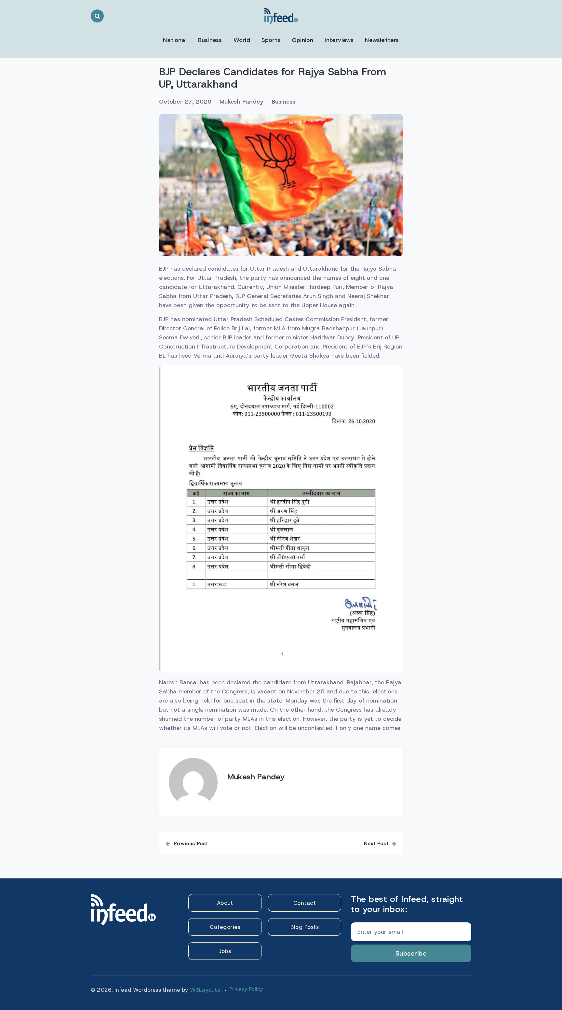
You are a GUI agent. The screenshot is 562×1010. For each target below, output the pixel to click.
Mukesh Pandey (241, 102)
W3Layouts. (206, 989)
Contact (304, 902)
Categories (225, 927)
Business (210, 40)
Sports (270, 40)
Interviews (339, 40)
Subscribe (411, 953)
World (242, 40)
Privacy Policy (246, 989)
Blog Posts (304, 927)
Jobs (225, 951)
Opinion (302, 40)
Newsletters (382, 40)
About (225, 902)
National (175, 40)
